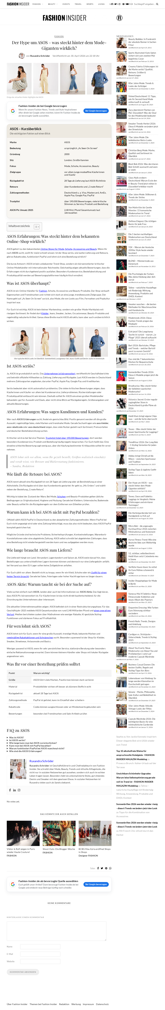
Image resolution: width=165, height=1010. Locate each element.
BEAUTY (51, 4)
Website (11, 961)
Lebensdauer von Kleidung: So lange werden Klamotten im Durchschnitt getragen (142, 681)
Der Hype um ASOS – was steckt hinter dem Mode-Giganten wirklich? (140, 485)
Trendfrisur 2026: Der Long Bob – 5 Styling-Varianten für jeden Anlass (143, 445)
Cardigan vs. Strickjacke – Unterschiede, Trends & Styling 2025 (142, 637)
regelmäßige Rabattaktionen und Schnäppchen (30, 637)
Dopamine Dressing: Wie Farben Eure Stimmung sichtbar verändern (143, 610)
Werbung (76, 1004)
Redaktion (64, 1004)
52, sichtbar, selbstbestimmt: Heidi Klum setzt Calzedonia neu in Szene (143, 556)
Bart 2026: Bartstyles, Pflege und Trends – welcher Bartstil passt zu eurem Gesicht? (141, 348)
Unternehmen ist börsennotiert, (60, 373)
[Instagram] (19, 790)
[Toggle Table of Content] (35, 227)
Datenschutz (102, 1004)
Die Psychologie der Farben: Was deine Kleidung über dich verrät (141, 277)
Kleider (45, 313)
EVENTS (66, 4)
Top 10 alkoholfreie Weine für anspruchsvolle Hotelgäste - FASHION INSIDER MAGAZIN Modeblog (135, 755)
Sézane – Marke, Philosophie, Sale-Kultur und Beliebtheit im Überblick (142, 695)
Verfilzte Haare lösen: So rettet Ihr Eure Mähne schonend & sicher (142, 570)
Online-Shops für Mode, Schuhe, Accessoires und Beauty (68, 249)
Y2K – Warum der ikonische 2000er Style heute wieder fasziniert (141, 250)
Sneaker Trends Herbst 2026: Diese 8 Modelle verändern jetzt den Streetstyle (143, 126)
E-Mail (10, 954)
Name (9, 946)
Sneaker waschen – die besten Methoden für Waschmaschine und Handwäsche (142, 307)
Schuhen (61, 496)
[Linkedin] (14, 790)
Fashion (43, 290)
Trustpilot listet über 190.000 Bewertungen (67, 438)
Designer (83, 855)
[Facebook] (10, 790)
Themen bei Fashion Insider (43, 1004)
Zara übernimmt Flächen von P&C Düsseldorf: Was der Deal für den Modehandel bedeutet (142, 113)
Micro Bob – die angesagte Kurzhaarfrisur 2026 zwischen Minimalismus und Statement (142, 529)
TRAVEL (78, 4)
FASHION (37, 4)
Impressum (88, 1004)
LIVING (101, 4)
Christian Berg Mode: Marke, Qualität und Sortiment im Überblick (141, 153)
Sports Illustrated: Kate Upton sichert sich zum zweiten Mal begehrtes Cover (142, 56)
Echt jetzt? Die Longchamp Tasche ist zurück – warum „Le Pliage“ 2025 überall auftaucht (142, 334)
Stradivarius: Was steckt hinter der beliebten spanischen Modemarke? (142, 389)
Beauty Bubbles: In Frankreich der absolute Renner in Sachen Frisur (142, 42)
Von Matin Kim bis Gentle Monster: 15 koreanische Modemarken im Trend (140, 210)
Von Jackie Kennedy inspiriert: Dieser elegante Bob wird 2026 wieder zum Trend (136, 740)
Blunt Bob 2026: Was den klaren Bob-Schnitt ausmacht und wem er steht (143, 167)
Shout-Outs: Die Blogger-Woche (59, 849)
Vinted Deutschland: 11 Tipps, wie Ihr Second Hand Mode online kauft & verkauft (142, 99)
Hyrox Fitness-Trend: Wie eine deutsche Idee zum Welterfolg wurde (142, 542)
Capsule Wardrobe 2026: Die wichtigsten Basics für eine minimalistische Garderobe (141, 722)
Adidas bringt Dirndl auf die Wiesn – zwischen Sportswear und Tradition (142, 459)
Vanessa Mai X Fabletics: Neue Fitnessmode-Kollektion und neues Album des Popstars (142, 596)
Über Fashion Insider (17, 1004)
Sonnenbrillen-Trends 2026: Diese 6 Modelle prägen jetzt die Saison (143, 375)
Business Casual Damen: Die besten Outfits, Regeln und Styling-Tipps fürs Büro (141, 667)
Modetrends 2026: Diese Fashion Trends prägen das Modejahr (140, 321)
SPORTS (90, 4)
